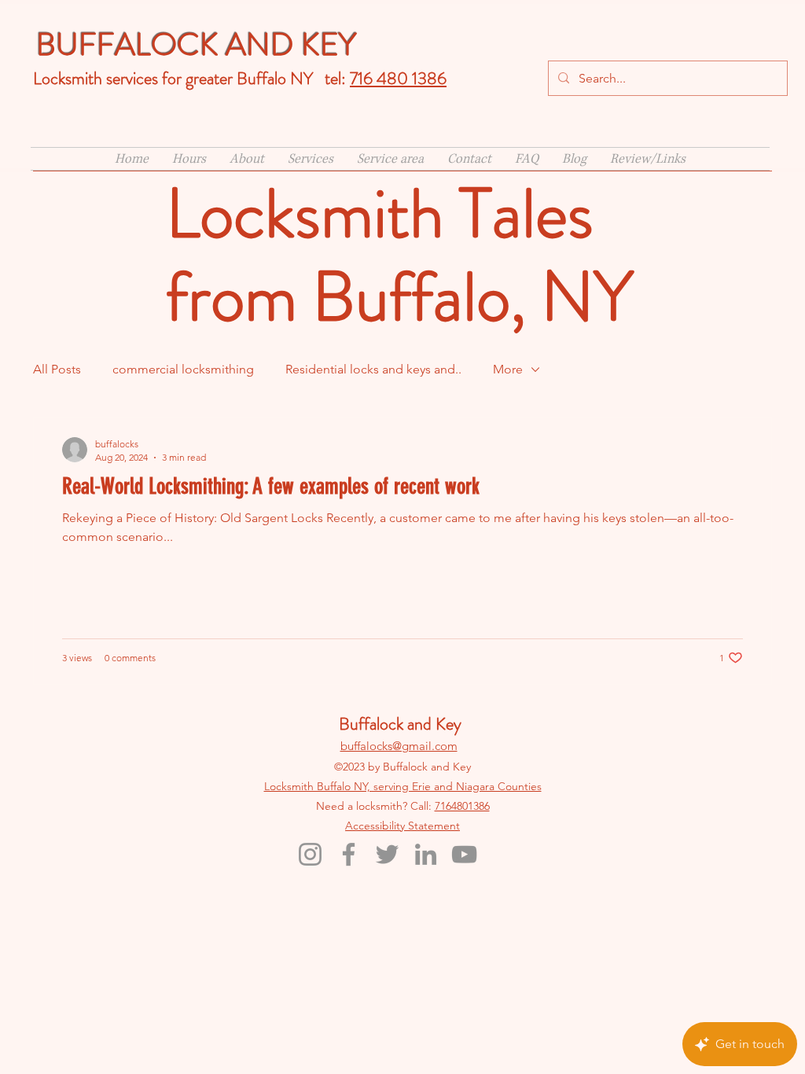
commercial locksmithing (183, 369)
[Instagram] (310, 854)
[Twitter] (387, 854)
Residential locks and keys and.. (373, 369)
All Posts (57, 369)
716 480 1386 (398, 78)
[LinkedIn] (425, 854)
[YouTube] (464, 854)
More (508, 369)
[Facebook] (348, 854)
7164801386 (462, 806)
